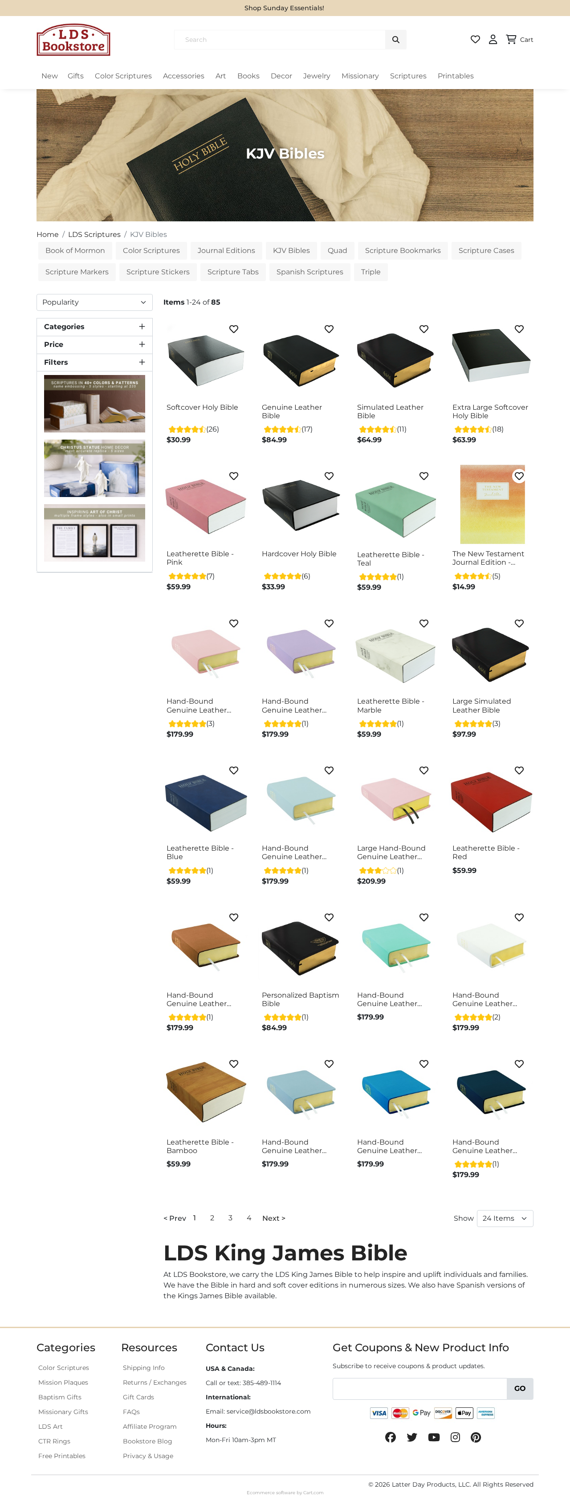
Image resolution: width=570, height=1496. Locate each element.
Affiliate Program (150, 1427)
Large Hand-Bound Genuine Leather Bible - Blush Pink (391, 853)
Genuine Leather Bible (292, 411)
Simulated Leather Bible (390, 411)
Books (248, 76)
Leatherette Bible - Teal (390, 558)
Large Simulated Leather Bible (481, 705)
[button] (94, 327)
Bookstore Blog (147, 1441)
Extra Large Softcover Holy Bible (490, 411)
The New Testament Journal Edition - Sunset (488, 558)
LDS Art (50, 1427)
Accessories (183, 76)
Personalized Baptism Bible (300, 999)
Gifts (76, 76)
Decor (281, 76)
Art (221, 76)
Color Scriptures (123, 76)
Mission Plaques (63, 1382)
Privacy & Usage (148, 1456)
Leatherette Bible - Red (486, 852)
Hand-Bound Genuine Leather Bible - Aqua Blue (388, 1147)
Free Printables (62, 1456)
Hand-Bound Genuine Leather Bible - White (482, 1000)
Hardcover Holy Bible (299, 554)
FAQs (131, 1412)
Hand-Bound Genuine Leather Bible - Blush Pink (198, 706)
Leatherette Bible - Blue (200, 852)
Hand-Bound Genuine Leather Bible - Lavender (292, 706)
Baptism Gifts (59, 1397)
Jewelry (316, 76)
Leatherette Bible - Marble (390, 705)
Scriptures (408, 76)
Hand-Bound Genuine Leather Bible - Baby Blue (292, 853)
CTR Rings (54, 1441)
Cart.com (313, 1493)
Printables (456, 76)
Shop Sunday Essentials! (284, 8)
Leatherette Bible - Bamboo (200, 1146)
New (49, 76)
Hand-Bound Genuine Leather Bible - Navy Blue (482, 1147)
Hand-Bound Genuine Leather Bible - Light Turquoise (387, 1000)
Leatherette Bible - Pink (200, 558)
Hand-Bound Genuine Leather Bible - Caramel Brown (197, 1000)
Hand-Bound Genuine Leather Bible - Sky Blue (292, 1147)
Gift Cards (138, 1397)
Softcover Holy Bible (202, 407)
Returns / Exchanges (155, 1382)
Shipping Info (144, 1368)
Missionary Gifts (63, 1412)
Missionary (360, 76)
